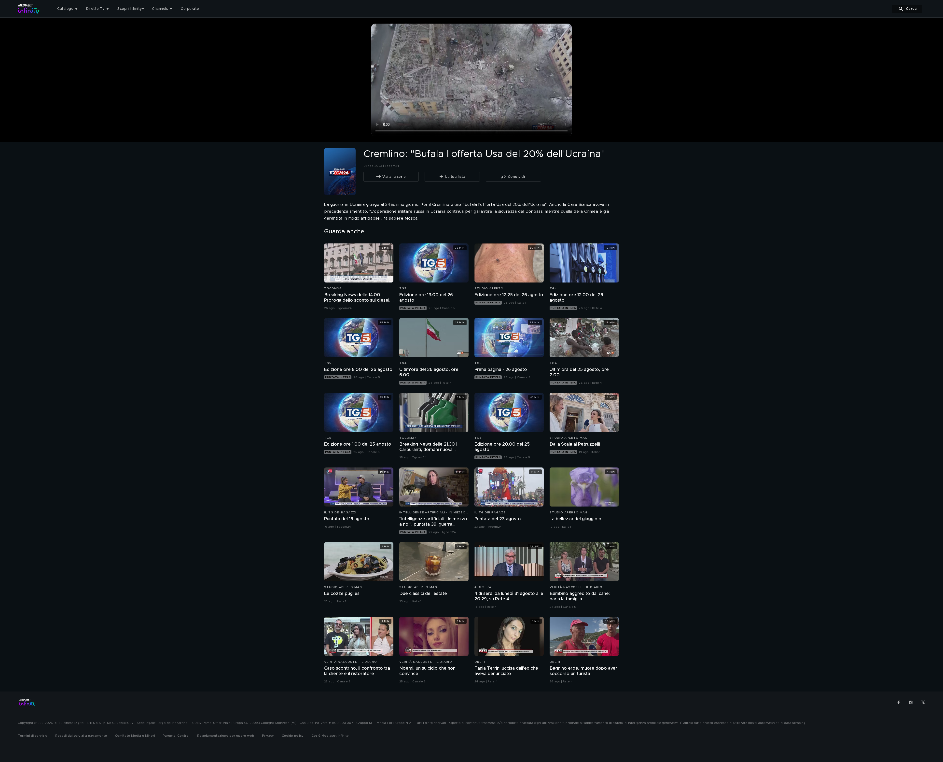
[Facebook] (898, 702)
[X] (923, 702)
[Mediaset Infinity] (29, 9)
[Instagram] (911, 702)
